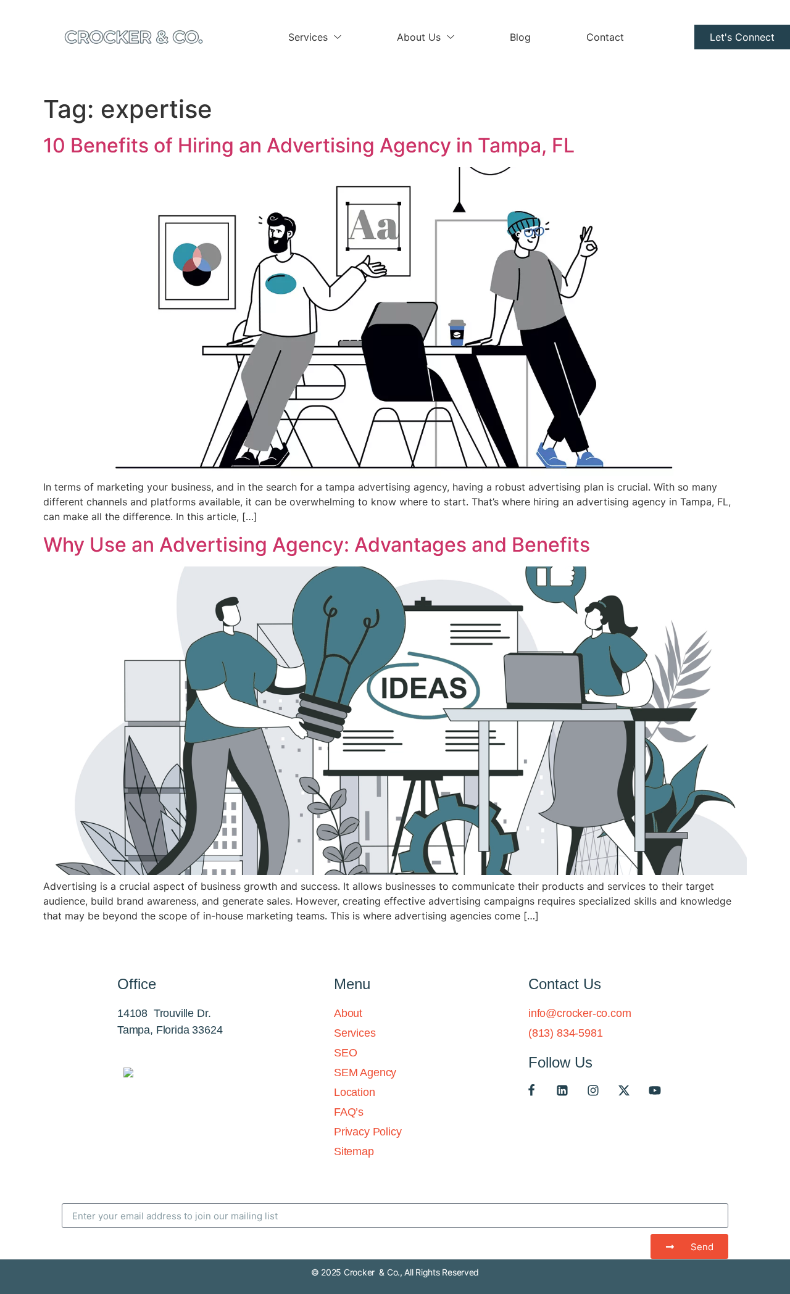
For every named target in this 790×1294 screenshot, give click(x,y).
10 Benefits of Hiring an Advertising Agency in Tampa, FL (309, 145)
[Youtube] (655, 1090)
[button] (742, 37)
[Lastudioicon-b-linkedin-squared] (562, 1090)
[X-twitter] (624, 1090)
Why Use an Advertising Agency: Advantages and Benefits (316, 545)
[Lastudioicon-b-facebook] (531, 1090)
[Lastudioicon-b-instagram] (593, 1090)
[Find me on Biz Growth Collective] (128, 1074)
